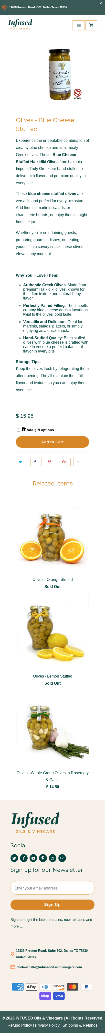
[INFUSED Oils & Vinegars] (20, 25)
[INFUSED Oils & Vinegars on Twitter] (14, 858)
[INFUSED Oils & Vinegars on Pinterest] (43, 858)
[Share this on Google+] (65, 462)
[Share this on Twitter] (21, 462)
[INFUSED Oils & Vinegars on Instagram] (52, 858)
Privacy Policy (47, 1025)
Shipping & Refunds (80, 1025)
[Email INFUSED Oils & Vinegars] (62, 858)
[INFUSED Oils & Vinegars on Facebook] (24, 858)
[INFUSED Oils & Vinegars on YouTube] (33, 858)
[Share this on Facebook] (36, 462)
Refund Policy (20, 1025)
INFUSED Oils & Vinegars (39, 1018)
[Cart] (91, 25)
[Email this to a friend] (79, 462)
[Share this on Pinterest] (50, 462)
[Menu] (78, 25)
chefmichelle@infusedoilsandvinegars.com (49, 967)
